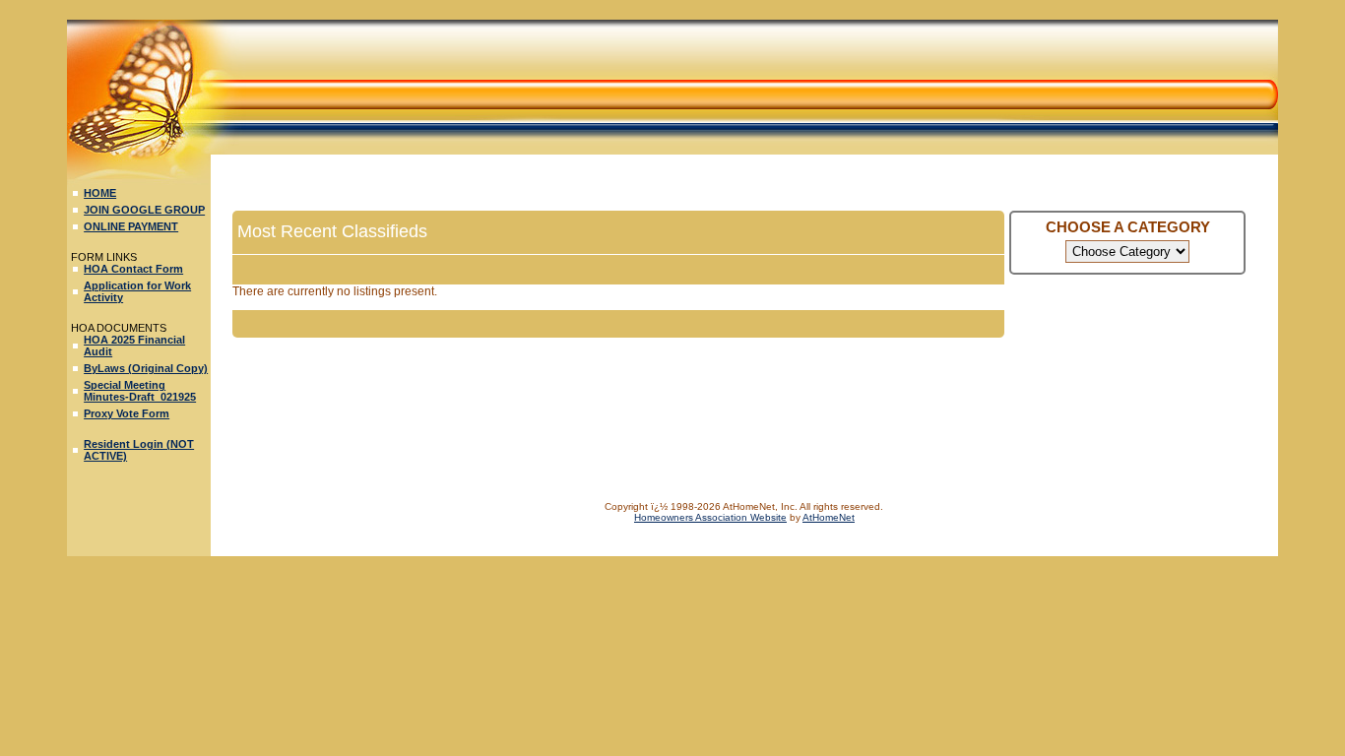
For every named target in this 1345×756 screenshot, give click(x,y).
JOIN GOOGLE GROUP (144, 210)
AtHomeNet (828, 517)
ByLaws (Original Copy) (146, 368)
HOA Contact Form (133, 269)
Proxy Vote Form (126, 413)
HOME (100, 193)
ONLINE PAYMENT (131, 226)
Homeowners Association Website (710, 517)
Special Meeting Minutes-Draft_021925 (140, 391)
